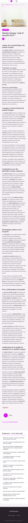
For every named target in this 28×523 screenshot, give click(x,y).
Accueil (2, 4)
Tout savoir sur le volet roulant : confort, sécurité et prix (14, 461)
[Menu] (16, 1)
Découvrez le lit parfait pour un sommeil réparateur (12, 487)
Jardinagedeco (14, 511)
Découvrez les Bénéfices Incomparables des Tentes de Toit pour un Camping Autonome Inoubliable (13, 448)
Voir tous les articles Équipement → (10, 422)
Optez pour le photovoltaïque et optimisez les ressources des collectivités (13, 479)
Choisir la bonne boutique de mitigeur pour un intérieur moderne (13, 470)
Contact (18, 515)
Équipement (7, 4)
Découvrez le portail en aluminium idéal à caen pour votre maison (14, 442)
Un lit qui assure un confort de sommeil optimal (14, 491)
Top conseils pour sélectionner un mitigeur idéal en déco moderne (14, 452)
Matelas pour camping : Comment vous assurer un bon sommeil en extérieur (13, 438)
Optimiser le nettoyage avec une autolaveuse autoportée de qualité (13, 465)
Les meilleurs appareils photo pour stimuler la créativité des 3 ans (13, 483)
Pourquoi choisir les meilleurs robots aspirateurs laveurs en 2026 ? (11, 494)
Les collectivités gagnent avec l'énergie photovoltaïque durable (12, 457)
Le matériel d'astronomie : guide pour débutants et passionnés (14, 499)
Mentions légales (11, 515)
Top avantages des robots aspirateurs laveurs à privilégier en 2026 (13, 474)
